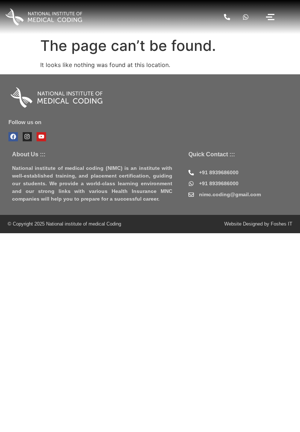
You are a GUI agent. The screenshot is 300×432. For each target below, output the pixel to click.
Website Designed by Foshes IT (258, 224)
